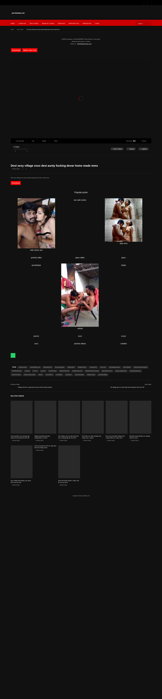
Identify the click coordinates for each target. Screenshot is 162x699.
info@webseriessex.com (85, 18)
